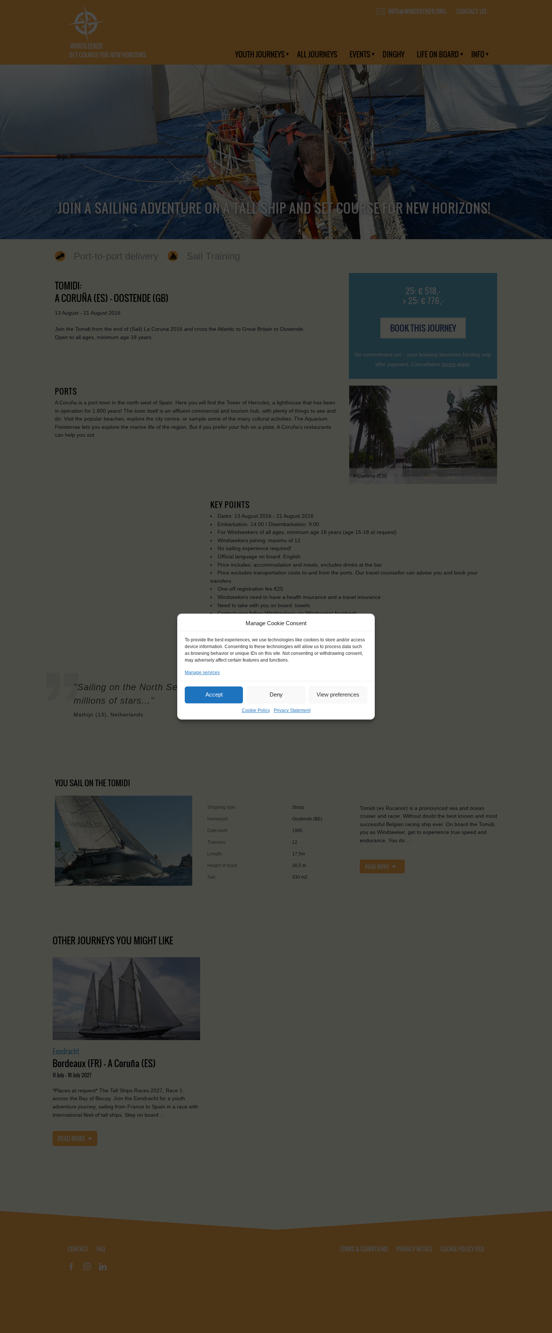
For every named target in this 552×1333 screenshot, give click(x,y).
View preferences (338, 694)
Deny (276, 694)
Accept (214, 694)
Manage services (202, 672)
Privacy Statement (292, 710)
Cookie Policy (256, 710)
